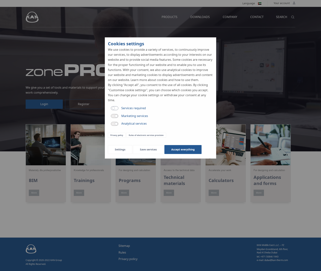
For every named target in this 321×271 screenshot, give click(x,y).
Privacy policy (116, 135)
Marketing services (134, 116)
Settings (120, 149)
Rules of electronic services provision (146, 135)
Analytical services (134, 123)
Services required (133, 108)
